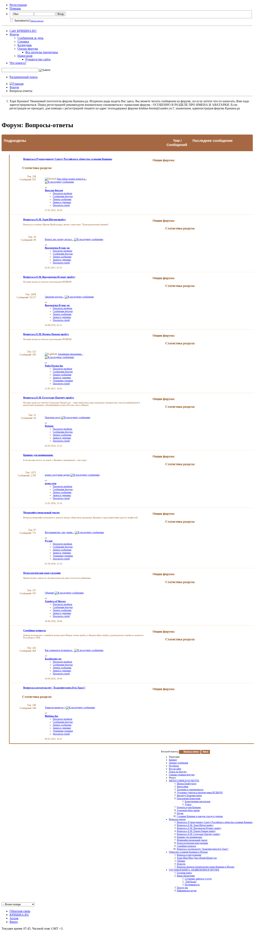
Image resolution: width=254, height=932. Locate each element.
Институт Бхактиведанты (189, 795)
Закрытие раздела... (54, 296)
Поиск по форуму (178, 771)
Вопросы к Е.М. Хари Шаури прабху (44, 219)
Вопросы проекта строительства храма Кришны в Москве (205, 866)
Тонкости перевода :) (55, 707)
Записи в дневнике (62, 202)
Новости (181, 863)
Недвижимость (192, 884)
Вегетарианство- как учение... (59, 532)
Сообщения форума (63, 196)
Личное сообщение (62, 199)
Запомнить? (21, 20)
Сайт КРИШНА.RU (23, 30)
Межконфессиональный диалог (41, 512)
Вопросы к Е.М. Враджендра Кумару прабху (49, 276)
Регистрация (18, 5)
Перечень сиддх (53, 417)
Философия (182, 786)
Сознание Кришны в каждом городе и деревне (200, 816)
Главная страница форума (181, 774)
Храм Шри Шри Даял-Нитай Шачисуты (197, 858)
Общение (49, 592)
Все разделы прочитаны (41, 52)
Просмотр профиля (62, 193)
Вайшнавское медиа (186, 890)
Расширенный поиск (24, 77)
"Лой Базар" (191, 881)
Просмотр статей (61, 205)
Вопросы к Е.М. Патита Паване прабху (46, 334)
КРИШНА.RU (19, 914)
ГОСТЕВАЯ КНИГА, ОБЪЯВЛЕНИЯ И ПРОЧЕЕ (194, 869)
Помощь (15, 8)
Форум (14, 34)
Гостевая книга (184, 872)
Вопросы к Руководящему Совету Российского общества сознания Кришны (67, 159)
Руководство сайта (38, 59)
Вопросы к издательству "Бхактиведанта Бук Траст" (54, 687)
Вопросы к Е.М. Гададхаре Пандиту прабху (48, 397)
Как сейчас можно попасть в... (72, 179)
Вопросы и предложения (189, 855)
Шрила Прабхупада (186, 783)
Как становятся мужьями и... (59, 650)
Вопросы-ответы (177, 819)
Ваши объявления (186, 875)
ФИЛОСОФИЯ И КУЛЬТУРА (184, 780)
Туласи (188, 804)
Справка (23, 41)
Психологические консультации (42, 572)
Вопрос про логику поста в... (59, 239)
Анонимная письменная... (70, 354)
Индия (180, 813)
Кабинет (173, 759)
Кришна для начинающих (38, 455)
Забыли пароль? (37, 21)
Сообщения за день (30, 38)
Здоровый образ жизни (188, 810)
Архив (14, 918)
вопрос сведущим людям (57, 475)
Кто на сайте (175, 768)
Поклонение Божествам (188, 798)
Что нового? (18, 63)
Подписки (174, 765)
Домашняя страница (63, 380)
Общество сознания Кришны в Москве (188, 852)
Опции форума (27, 48)
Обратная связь (20, 911)
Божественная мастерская (197, 801)
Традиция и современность (190, 789)
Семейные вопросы (34, 630)
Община (181, 860)
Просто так (182, 887)
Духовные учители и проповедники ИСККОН (200, 792)
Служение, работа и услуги (198, 878)
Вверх (205, 752)
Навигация (24, 55)
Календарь (24, 45)
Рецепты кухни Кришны (189, 807)
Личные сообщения (178, 762)
